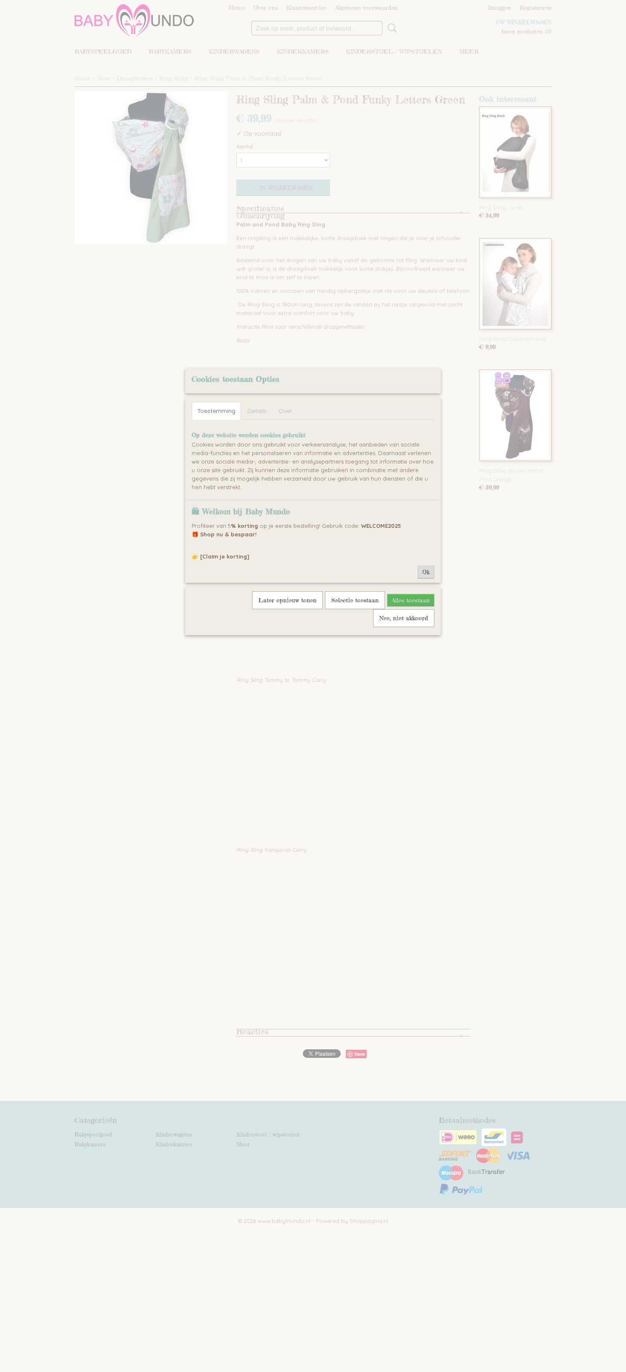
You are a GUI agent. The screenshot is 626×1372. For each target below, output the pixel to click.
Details (257, 411)
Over (285, 411)
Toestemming (216, 411)
